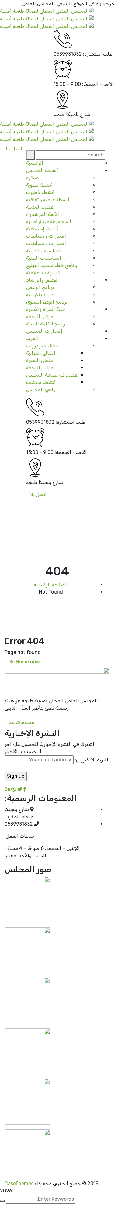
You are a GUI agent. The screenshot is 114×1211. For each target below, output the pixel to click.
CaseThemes (19, 1183)
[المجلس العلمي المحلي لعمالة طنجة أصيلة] (47, 11)
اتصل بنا (38, 494)
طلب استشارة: (98, 54)
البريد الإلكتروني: (91, 760)
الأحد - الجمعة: (98, 84)
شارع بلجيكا (78, 114)
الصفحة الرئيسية (51, 585)
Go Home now (25, 662)
